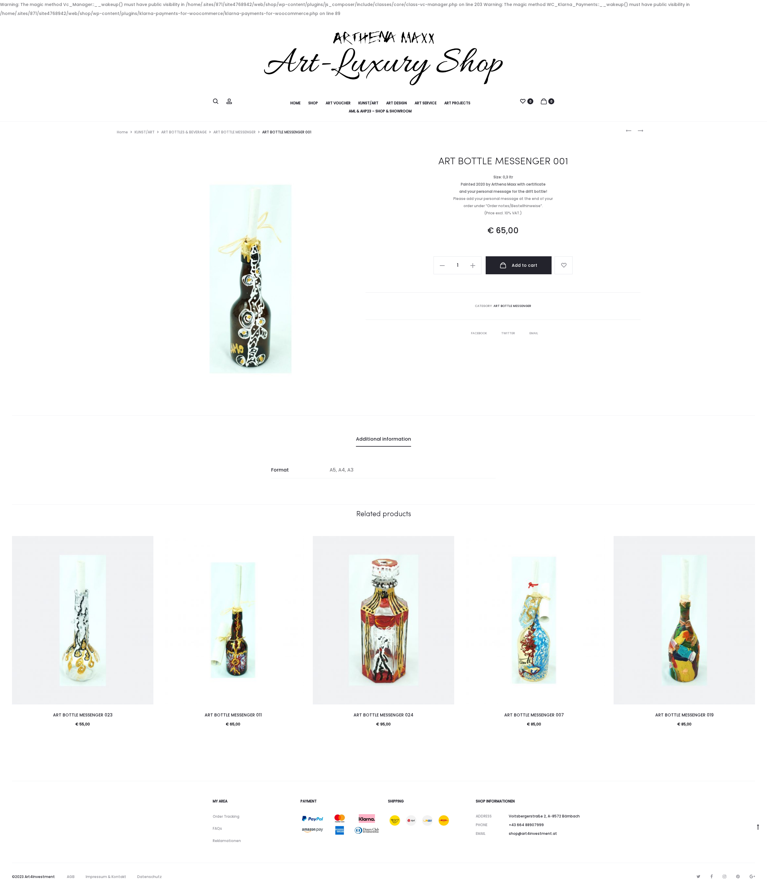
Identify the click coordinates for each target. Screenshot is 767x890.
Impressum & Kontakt (106, 876)
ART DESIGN (396, 103)
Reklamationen (227, 840)
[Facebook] (711, 876)
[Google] (752, 876)
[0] (523, 101)
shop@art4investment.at (533, 833)
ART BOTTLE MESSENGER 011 (233, 715)
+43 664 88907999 (526, 824)
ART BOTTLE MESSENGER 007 (534, 715)
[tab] (383, 439)
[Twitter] (698, 876)
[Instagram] (724, 876)
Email (533, 333)
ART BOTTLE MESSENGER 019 (684, 715)
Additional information (383, 439)
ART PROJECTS (457, 103)
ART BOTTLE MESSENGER (234, 132)
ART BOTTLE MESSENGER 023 (83, 715)
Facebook (479, 333)
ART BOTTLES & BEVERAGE (184, 132)
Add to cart (524, 265)
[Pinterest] (738, 876)
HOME (295, 103)
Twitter (508, 333)
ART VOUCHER (338, 103)
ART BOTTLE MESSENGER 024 (383, 715)
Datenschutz (149, 876)
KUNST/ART (368, 103)
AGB (71, 876)
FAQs (217, 828)
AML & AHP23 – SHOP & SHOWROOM (380, 111)
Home (122, 132)
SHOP (313, 103)
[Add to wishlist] (564, 265)
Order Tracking (226, 816)
